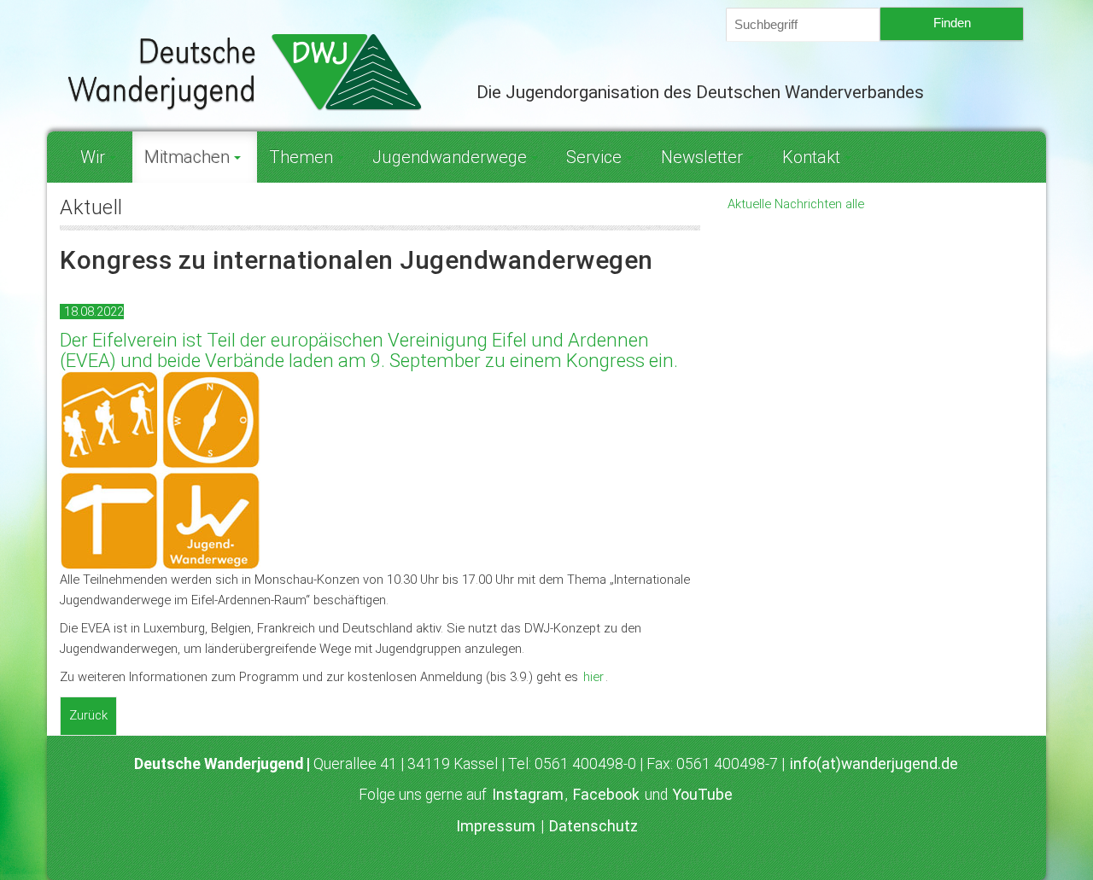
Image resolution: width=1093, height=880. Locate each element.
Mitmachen (187, 157)
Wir (92, 157)
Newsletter (702, 157)
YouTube (703, 794)
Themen (301, 157)
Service (594, 157)
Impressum (495, 826)
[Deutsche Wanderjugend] (255, 72)
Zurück (88, 715)
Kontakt (811, 157)
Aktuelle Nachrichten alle (796, 204)
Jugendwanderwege (449, 157)
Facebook (606, 794)
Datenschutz (593, 826)
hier (593, 677)
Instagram (528, 794)
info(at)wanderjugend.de (874, 763)
